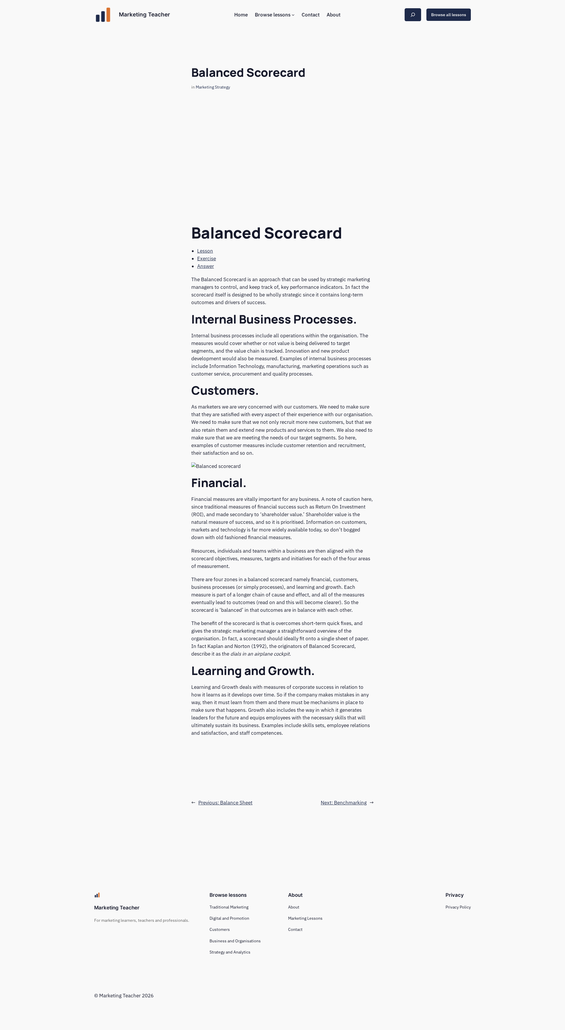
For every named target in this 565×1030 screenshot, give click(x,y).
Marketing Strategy (213, 87)
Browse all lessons (448, 14)
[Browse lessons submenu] (293, 14)
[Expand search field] (413, 14)
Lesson (205, 251)
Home (241, 14)
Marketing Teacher (144, 14)
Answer (205, 266)
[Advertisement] (282, 150)
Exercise (206, 258)
